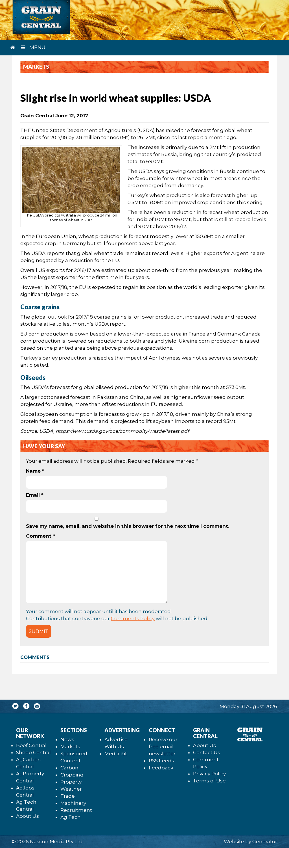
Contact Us (206, 752)
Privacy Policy (209, 773)
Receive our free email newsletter (163, 746)
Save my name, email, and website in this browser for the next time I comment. (127, 526)
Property (71, 782)
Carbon (69, 768)
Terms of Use (209, 781)
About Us (27, 816)
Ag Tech (70, 817)
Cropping (72, 775)
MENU (36, 47)
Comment (40, 536)
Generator (264, 841)
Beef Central (31, 745)
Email (34, 495)
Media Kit (115, 753)
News (67, 739)
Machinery (73, 803)
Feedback (161, 768)
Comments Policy (133, 618)
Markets (70, 746)
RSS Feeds (161, 760)
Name (35, 471)
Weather (71, 789)
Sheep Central (33, 752)
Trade (67, 796)
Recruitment (76, 810)
